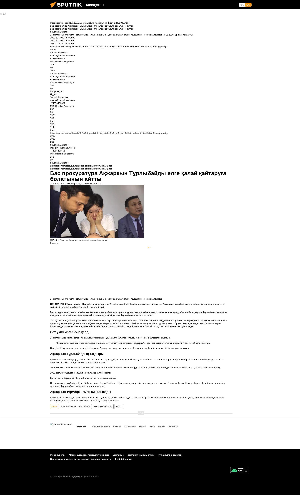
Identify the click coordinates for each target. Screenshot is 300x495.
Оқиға (152, 426)
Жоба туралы (57, 455)
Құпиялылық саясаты (170, 455)
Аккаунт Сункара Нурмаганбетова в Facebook (83, 240)
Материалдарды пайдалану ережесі (89, 455)
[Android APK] (239, 470)
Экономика (130, 426)
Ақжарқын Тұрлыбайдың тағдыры (75, 406)
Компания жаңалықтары (141, 455)
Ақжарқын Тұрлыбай (103, 406)
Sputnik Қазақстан (88, 307)
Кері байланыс (123, 459)
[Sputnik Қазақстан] (67, 8)
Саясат (117, 426)
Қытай (119, 406)
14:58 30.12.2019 (59, 183)
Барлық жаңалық (101, 426)
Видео (161, 426)
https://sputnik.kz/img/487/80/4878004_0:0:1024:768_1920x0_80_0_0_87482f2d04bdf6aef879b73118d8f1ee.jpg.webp (109, 133)
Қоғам (54, 406)
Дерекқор (173, 426)
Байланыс (118, 455)
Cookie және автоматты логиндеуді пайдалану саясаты (80, 459)
